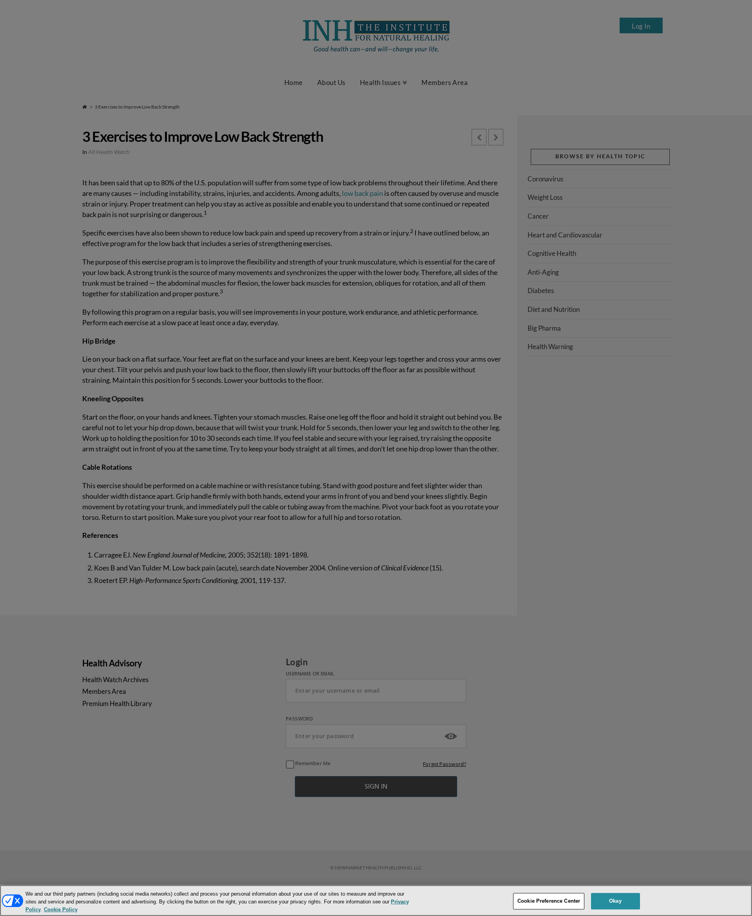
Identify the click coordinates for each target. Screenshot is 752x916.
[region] (376, 900)
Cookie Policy (61, 909)
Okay (615, 901)
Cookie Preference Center (548, 901)
